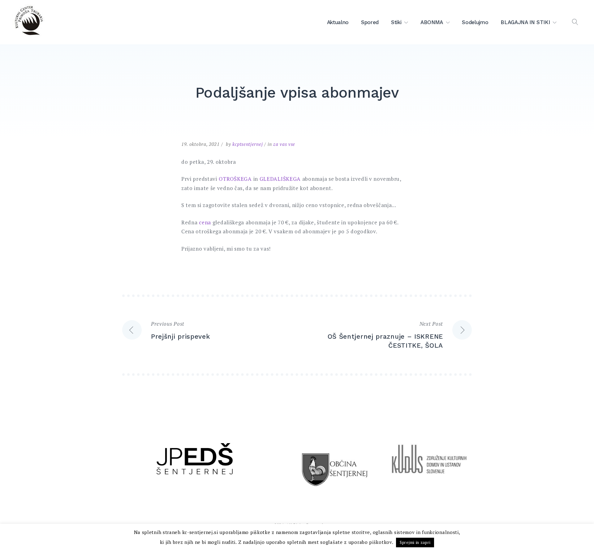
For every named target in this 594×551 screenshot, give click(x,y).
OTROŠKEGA (236, 178)
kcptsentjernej (247, 144)
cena (205, 222)
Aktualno (338, 22)
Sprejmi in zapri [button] (415, 542)
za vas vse (284, 144)
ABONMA (431, 22)
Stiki (396, 22)
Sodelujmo (475, 22)
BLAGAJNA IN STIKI (525, 22)
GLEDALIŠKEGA (280, 178)
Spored (370, 22)
